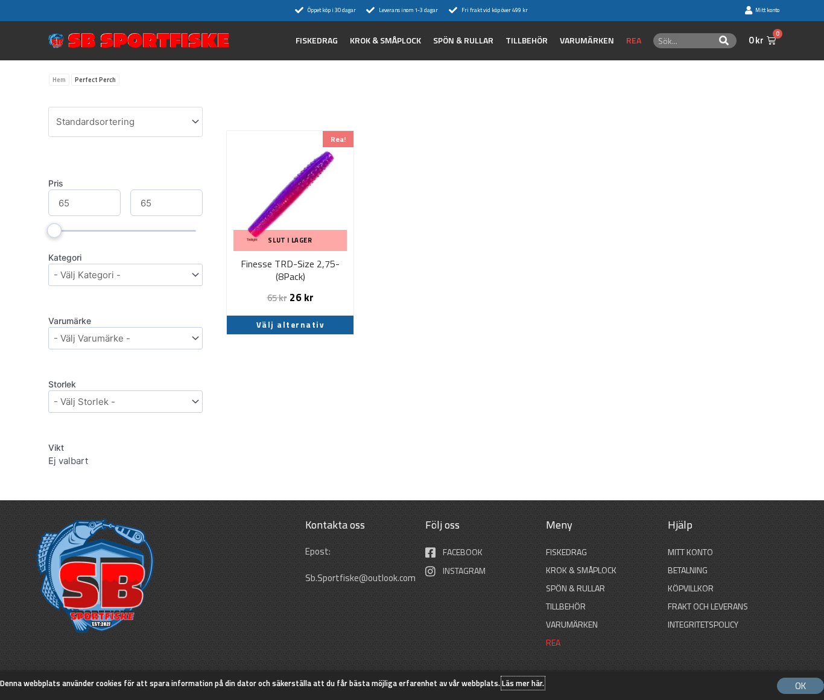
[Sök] (724, 40)
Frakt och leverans (708, 606)
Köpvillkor (691, 588)
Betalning (688, 570)
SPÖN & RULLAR (463, 40)
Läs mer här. (523, 683)
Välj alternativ (290, 325)
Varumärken (587, 40)
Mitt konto (690, 552)
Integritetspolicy (703, 624)
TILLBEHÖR (526, 40)
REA (633, 40)
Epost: (318, 551)
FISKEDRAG (317, 40)
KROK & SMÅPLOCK (385, 40)
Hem (59, 79)
